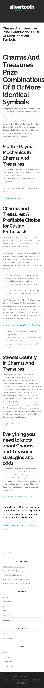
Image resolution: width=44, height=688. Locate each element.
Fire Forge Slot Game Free (12, 198)
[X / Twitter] (21, 683)
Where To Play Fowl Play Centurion (14, 571)
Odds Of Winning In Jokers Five (13, 567)
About (12, 679)
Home (6, 679)
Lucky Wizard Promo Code (12, 424)
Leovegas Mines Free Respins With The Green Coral (21, 325)
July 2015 (6, 606)
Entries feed (7, 657)
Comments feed (8, 662)
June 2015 (6, 611)
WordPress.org (8, 666)
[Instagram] (26, 683)
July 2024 (6, 597)
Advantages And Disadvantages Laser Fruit (17, 579)
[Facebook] (18, 683)
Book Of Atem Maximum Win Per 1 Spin (17, 497)
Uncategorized (7, 638)
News (5, 634)
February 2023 (7, 601)
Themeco (27, 676)
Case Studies (25, 679)
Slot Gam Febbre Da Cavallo (12, 575)
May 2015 (6, 615)
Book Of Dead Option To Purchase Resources (18, 583)
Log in (5, 652)
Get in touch (36, 679)
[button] (22, 19)
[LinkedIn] (23, 683)
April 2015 (6, 620)
